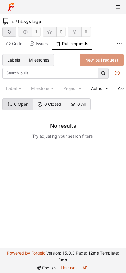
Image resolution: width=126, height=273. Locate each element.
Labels (13, 59)
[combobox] (100, 88)
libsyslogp (29, 21)
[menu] (46, 267)
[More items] (119, 44)
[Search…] (103, 73)
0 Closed (52, 104)
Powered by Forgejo (26, 252)
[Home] (11, 7)
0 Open (21, 104)
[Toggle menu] (118, 7)
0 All (81, 104)
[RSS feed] (9, 32)
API (85, 267)
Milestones (39, 59)
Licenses (69, 267)
